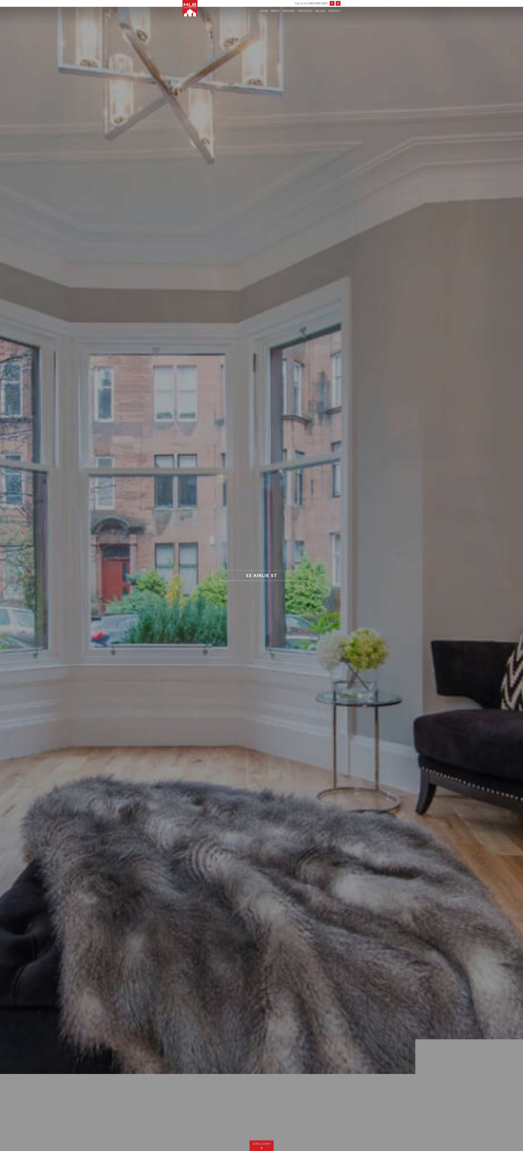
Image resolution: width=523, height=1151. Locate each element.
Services (289, 10)
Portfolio (305, 10)
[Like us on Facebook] (332, 3)
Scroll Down (261, 1144)
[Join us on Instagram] (338, 3)
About (275, 10)
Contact (334, 10)
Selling (320, 10)
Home (264, 10)
